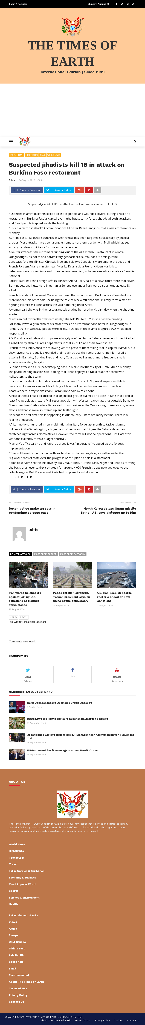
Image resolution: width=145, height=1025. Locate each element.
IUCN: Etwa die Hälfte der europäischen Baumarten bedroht (67, 718)
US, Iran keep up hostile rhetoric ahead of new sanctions (114, 597)
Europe (13, 935)
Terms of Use (18, 988)
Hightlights (32, 155)
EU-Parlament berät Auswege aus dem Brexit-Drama (62, 750)
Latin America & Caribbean (26, 871)
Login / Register (18, 4)
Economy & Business (22, 877)
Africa (13, 155)
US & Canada (17, 942)
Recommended (19, 975)
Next (23, 617)
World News (53, 155)
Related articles (20, 554)
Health (13, 904)
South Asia (16, 961)
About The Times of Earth (26, 981)
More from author (45, 554)
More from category (72, 554)
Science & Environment (24, 897)
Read (42, 155)
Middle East (17, 948)
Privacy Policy (18, 995)
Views (13, 922)
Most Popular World (22, 884)
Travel (13, 864)
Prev (14, 617)
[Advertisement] (72, 110)
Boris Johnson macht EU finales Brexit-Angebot (59, 702)
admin (12, 180)
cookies (118, 1020)
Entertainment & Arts (23, 915)
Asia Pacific (16, 955)
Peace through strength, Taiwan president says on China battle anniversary (71, 597)
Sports (13, 891)
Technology (16, 857)
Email (20, 155)
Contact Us (16, 1001)
